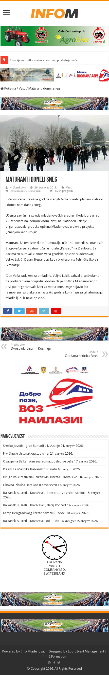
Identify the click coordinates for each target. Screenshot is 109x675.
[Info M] (54, 12)
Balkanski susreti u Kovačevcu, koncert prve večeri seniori (44, 493)
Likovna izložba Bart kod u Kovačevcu (30, 485)
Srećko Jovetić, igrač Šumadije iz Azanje (31, 446)
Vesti (22, 88)
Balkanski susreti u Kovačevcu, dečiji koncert (34, 505)
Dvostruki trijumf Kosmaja (31, 346)
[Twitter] (59, 663)
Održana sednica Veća (81, 354)
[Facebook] (54, 663)
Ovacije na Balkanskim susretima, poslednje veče (44, 60)
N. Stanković (18, 187)
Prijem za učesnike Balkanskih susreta (30, 469)
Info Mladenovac (33, 651)
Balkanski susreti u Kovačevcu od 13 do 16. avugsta (40, 521)
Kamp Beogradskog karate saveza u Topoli (34, 513)
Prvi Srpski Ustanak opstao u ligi (26, 453)
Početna (10, 88)
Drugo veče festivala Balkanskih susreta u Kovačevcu (41, 477)
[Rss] (50, 663)
